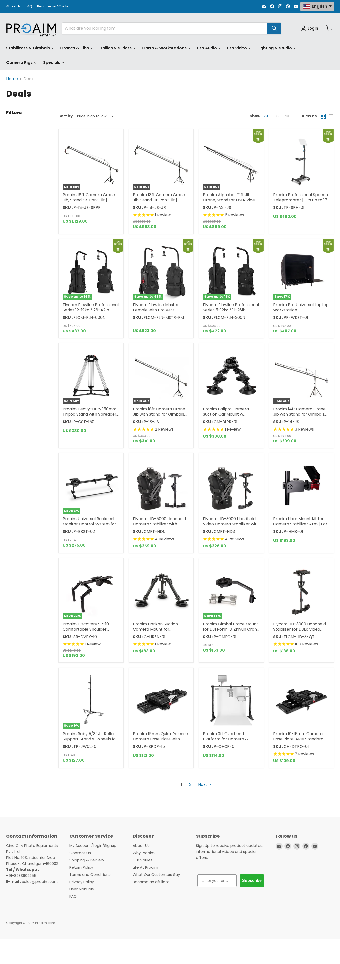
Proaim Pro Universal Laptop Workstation (301, 307)
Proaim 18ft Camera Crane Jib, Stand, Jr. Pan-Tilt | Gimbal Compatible (159, 200)
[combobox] (164, 28)
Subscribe (252, 880)
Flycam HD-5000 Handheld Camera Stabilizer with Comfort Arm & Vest (159, 524)
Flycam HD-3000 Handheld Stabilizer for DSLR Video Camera (299, 629)
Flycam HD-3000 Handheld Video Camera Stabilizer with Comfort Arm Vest (231, 524)
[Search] (274, 28)
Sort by (65, 116)
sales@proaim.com (40, 881)
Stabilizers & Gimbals (28, 48)
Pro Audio (207, 48)
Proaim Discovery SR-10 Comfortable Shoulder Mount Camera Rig (86, 629)
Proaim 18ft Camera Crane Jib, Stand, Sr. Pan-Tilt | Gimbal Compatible (89, 200)
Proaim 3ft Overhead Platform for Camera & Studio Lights (225, 739)
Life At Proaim (145, 867)
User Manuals (81, 889)
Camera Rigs (20, 62)
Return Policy (81, 867)
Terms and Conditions (90, 874)
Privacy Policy (81, 881)
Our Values (143, 860)
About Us (13, 6)
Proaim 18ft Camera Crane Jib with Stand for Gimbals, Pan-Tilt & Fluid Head (159, 414)
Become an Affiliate (53, 6)
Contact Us (80, 852)
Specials (52, 62)
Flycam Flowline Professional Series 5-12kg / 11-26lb (231, 307)
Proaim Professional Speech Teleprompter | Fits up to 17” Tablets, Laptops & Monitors (301, 200)
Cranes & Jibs (75, 48)
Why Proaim (144, 852)
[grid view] (323, 116)
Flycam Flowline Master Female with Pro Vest (156, 307)
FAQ (29, 6)
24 (266, 116)
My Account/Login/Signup (92, 845)
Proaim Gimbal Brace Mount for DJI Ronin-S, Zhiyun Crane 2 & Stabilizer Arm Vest (231, 629)
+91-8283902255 (21, 875)
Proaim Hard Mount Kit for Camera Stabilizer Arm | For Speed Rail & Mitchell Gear (300, 524)
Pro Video (237, 48)
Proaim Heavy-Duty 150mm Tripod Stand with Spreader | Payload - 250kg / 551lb (91, 414)
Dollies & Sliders (116, 48)
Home (12, 79)
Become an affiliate (151, 881)
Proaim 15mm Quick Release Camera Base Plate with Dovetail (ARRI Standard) (160, 739)
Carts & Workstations (165, 48)
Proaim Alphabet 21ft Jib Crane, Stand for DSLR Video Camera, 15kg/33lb (230, 200)
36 (277, 116)
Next (203, 784)
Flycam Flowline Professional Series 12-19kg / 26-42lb (91, 307)
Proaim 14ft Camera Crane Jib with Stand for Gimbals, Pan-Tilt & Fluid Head (299, 414)
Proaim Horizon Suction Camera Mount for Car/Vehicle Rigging (155, 629)
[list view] (330, 116)
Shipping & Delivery (86, 860)
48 (286, 116)
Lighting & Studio (275, 48)
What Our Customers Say (156, 874)
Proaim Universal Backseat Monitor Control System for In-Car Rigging (89, 524)
